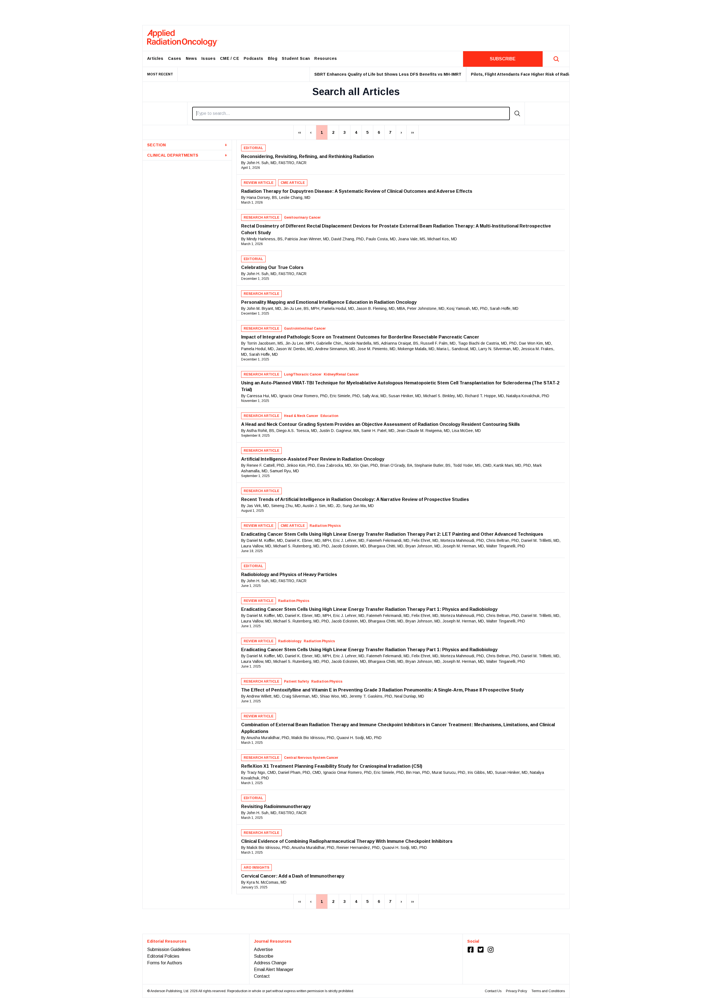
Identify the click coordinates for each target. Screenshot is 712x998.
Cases (174, 58)
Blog (272, 58)
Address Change (270, 962)
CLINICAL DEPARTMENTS (187, 155)
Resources (325, 58)
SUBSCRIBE (503, 58)
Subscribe (263, 956)
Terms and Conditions (548, 991)
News (191, 58)
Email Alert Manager (273, 969)
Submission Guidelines (169, 949)
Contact (262, 976)
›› (412, 132)
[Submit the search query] (517, 113)
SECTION (187, 145)
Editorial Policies (163, 956)
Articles (155, 58)
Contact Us (493, 991)
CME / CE (229, 58)
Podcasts (253, 58)
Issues (208, 58)
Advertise (263, 949)
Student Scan (296, 58)
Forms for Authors (164, 962)
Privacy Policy (516, 991)
